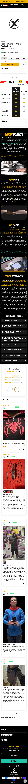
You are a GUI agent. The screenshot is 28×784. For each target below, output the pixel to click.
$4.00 (10, 58)
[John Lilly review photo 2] (4, 491)
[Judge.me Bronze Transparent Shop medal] (17, 389)
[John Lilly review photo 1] (14, 474)
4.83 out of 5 (18, 371)
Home (2, 9)
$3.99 (4, 58)
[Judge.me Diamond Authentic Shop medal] (10, 389)
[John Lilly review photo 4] (11, 491)
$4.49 (17, 58)
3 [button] (14, 713)
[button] (4, 48)
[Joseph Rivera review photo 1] (14, 543)
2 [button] (12, 713)
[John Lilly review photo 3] (8, 491)
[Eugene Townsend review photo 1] (14, 425)
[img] (6, 405)
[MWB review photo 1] (14, 675)
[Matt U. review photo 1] (14, 619)
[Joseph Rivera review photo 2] (4, 562)
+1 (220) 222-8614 (14, 776)
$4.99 (24, 58)
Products (5, 9)
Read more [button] (5, 509)
